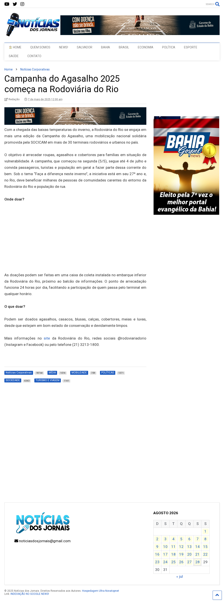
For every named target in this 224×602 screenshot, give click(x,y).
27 (189, 562)
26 (181, 562)
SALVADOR (84, 47)
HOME (16, 47)
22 (205, 554)
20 (189, 554)
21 (197, 554)
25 (173, 562)
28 (197, 562)
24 (165, 562)
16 (157, 554)
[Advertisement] (75, 243)
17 (165, 554)
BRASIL (124, 47)
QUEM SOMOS (40, 47)
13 (189, 546)
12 (181, 546)
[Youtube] (6, 4)
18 (173, 554)
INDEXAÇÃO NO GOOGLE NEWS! (29, 593)
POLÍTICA (168, 47)
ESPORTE (190, 47)
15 (205, 546)
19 (181, 554)
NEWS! (63, 47)
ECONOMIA (145, 47)
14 (197, 546)
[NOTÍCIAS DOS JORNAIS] (32, 35)
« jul (179, 576)
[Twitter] (15, 4)
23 (157, 562)
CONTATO (34, 56)
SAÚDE (14, 56)
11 (173, 546)
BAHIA (105, 47)
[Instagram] (22, 4)
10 (165, 546)
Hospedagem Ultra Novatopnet (100, 590)
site (47, 338)
